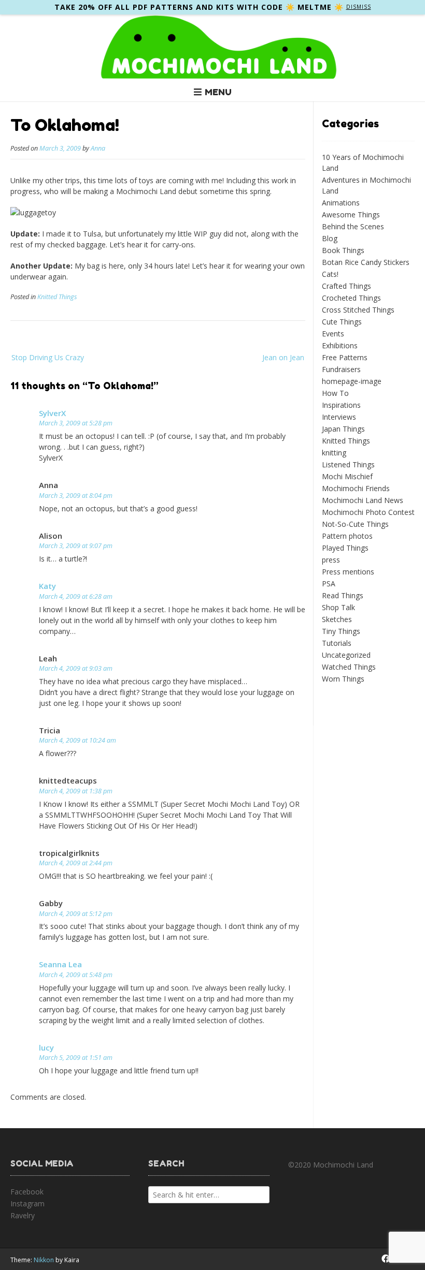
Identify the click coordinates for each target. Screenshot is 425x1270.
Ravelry (22, 1215)
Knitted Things (57, 296)
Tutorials (336, 643)
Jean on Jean (283, 357)
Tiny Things (341, 631)
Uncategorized (346, 655)
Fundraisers (341, 369)
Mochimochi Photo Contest (368, 512)
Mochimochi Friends (356, 488)
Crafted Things (346, 286)
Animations (341, 203)
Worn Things (343, 679)
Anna (98, 148)
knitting (334, 452)
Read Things (342, 595)
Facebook (27, 1192)
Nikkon (44, 1260)
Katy (47, 586)
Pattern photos (347, 536)
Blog (329, 238)
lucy (46, 1047)
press (331, 560)
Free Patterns (344, 357)
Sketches (337, 619)
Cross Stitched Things (358, 310)
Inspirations (341, 405)
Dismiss (358, 6)
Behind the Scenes (353, 226)
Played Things (345, 548)
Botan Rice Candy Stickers (365, 262)
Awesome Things (351, 214)
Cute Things (342, 322)
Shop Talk (338, 607)
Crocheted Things (351, 298)
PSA (328, 583)
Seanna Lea (60, 964)
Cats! (330, 274)
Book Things (343, 250)
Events (333, 333)
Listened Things (348, 464)
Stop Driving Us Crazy (47, 357)
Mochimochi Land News (362, 500)
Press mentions (348, 572)
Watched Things (349, 667)
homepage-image (351, 381)
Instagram (27, 1203)
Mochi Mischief (347, 476)
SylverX (52, 413)
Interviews (339, 417)
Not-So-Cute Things (355, 524)
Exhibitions (340, 345)
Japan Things (343, 429)
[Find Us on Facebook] (385, 1258)
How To (335, 393)
